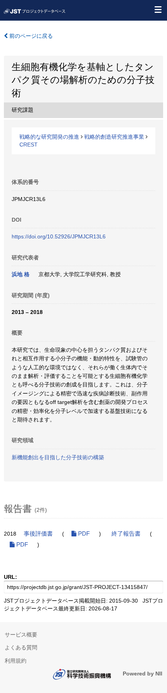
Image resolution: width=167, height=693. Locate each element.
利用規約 (15, 661)
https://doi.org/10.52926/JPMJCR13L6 (59, 236)
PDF (83, 534)
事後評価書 (38, 534)
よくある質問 (21, 647)
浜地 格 (21, 274)
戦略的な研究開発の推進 (49, 137)
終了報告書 (126, 534)
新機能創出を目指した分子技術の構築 (58, 457)
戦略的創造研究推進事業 (114, 137)
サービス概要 (21, 634)
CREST (28, 144)
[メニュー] (157, 9)
